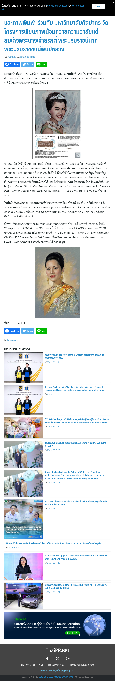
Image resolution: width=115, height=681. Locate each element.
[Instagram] (68, 658)
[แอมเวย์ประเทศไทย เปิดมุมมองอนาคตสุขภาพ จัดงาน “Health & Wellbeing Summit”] (23, 454)
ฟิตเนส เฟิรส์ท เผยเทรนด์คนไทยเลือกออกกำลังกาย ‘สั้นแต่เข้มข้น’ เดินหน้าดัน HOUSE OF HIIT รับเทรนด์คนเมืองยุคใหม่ (54, 543)
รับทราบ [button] (98, 6)
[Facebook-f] (47, 658)
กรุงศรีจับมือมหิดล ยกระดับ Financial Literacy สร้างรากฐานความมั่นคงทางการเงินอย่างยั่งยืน (74, 356)
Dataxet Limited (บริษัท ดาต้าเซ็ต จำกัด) (56, 677)
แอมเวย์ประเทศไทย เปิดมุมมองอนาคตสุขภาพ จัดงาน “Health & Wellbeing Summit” (75, 444)
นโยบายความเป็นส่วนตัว (57, 5)
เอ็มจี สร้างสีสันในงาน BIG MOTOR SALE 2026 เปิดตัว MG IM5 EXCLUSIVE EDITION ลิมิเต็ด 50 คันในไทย (76, 586)
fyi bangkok (12, 340)
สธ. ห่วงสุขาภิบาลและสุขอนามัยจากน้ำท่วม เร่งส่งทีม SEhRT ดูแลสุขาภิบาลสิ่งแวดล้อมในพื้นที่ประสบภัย (76, 502)
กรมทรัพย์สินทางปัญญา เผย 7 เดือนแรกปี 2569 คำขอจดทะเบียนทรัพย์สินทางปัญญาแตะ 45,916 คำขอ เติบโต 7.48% (76, 557)
